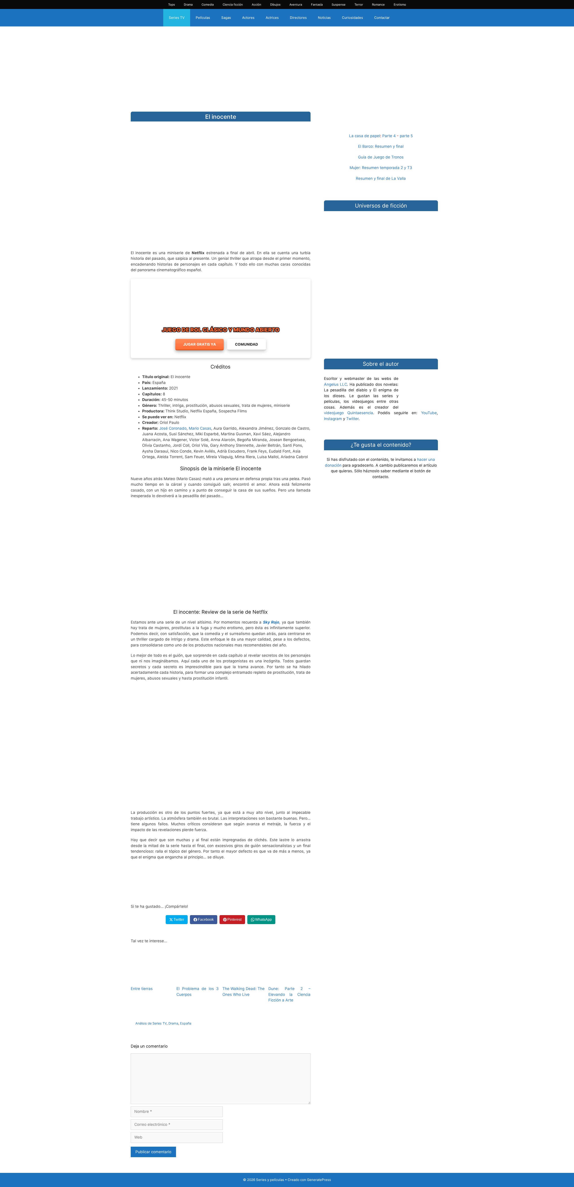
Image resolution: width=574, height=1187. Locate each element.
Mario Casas (200, 428)
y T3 (408, 167)
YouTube (429, 413)
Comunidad (246, 344)
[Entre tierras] (152, 979)
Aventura (295, 4)
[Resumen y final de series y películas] (381, 122)
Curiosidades (352, 17)
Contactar (382, 17)
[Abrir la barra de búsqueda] (403, 17)
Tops (171, 4)
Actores (248, 17)
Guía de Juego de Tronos (381, 157)
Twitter (352, 418)
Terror (358, 4)
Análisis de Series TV (151, 1023)
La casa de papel (364, 136)
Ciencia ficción (233, 4)
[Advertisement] (287, 65)
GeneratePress (319, 1180)
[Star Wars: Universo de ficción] (381, 237)
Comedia (208, 4)
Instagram (333, 418)
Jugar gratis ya (199, 344)
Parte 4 (389, 136)
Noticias (324, 17)
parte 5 (406, 136)
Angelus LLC (335, 384)
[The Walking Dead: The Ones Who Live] (243, 979)
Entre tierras (142, 988)
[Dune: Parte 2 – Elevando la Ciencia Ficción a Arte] (289, 979)
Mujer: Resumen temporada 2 (376, 167)
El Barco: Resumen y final (381, 146)
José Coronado (173, 428)
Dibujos (275, 4)
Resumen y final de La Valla (381, 178)
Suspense (339, 4)
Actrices (272, 17)
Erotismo (400, 4)
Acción (256, 4)
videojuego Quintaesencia (348, 413)
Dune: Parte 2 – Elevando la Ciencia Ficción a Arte (289, 994)
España (185, 1023)
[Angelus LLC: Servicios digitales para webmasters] (221, 882)
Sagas (226, 17)
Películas (203, 17)
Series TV (177, 17)
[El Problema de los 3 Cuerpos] (197, 979)
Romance (378, 4)
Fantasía (317, 4)
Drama (188, 4)
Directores (298, 17)
